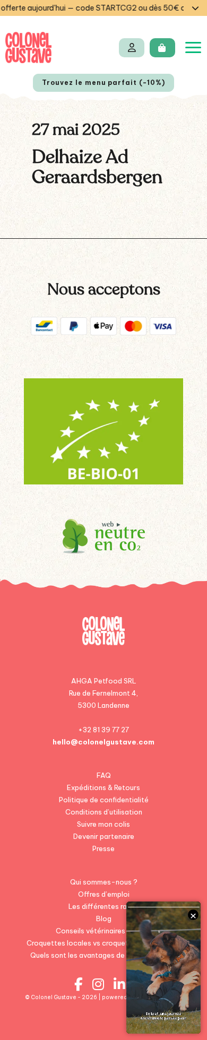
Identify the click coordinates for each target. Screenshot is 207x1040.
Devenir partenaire (103, 836)
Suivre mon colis (103, 824)
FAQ (104, 775)
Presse (103, 848)
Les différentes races (103, 906)
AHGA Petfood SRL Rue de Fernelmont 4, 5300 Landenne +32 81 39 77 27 (103, 705)
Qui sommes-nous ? (103, 882)
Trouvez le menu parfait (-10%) (103, 82)
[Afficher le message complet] (195, 8)
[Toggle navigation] (193, 47)
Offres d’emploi (104, 894)
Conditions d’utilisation (103, 812)
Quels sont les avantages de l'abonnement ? (103, 955)
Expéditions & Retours (103, 787)
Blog (103, 918)
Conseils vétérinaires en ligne (104, 930)
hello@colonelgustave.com (103, 742)
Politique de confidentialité (104, 799)
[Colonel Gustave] (28, 47)
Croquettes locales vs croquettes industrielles (104, 943)
